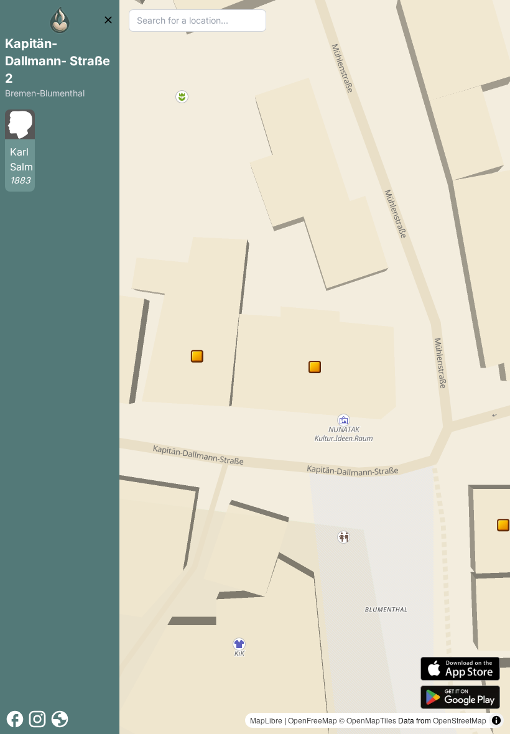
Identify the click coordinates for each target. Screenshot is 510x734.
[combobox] (197, 20)
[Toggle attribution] (496, 720)
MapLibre (266, 720)
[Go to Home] (60, 20)
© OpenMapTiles (367, 720)
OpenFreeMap (312, 720)
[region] (314, 367)
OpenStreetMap (459, 720)
